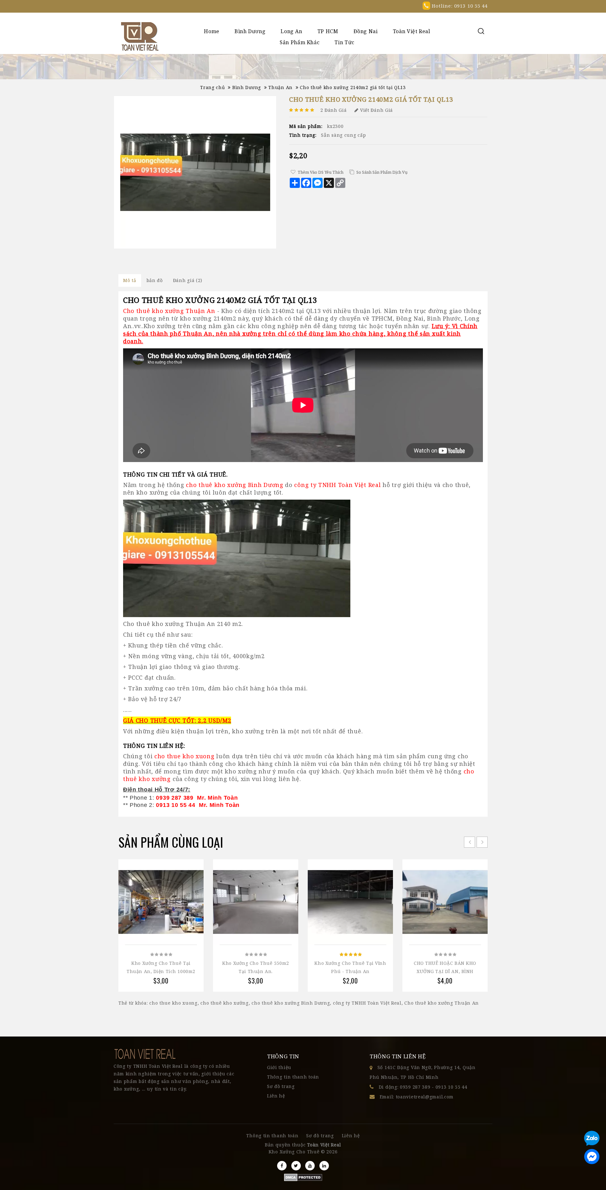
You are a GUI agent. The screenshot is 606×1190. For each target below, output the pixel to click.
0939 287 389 (415, 1087)
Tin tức (344, 42)
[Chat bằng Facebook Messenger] (591, 1156)
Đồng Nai (366, 31)
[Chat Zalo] (592, 1139)
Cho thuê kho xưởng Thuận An (441, 1003)
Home (211, 31)
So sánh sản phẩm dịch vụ (381, 172)
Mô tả (129, 280)
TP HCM (328, 31)
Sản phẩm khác (299, 42)
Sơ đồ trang (281, 1086)
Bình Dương (250, 31)
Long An (291, 31)
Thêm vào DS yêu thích (320, 172)
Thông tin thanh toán (293, 1077)
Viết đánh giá (376, 110)
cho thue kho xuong (173, 1003)
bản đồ (154, 280)
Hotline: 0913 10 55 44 (459, 6)
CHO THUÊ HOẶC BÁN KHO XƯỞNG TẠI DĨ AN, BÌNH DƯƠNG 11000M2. (445, 971)
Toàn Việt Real (411, 31)
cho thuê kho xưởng (224, 1003)
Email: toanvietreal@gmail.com (417, 1097)
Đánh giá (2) (187, 280)
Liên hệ (276, 1096)
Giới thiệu (279, 1067)
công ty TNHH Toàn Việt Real (367, 1003)
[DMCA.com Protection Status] (303, 1177)
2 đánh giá (333, 110)
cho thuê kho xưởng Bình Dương (291, 1003)
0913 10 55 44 (451, 1087)
